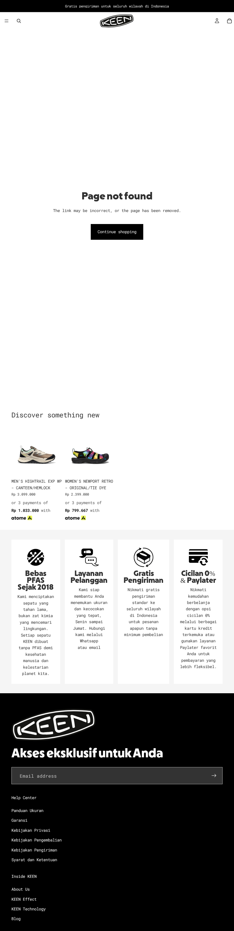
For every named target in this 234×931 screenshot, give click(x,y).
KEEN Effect (24, 899)
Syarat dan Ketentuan (34, 859)
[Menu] (6, 20)
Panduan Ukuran (27, 810)
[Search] (19, 21)
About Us (20, 889)
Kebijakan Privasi (30, 830)
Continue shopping (117, 231)
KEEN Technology (28, 909)
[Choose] (53, 467)
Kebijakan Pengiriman (34, 850)
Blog (16, 919)
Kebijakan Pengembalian (36, 840)
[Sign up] (214, 776)
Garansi (19, 820)
